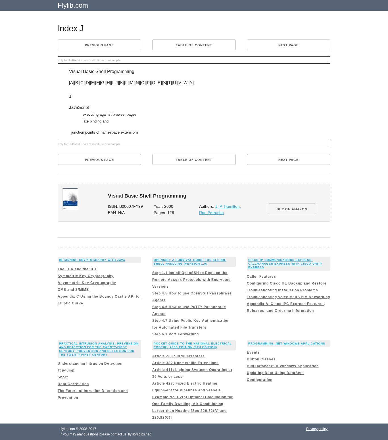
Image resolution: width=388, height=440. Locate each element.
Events (253, 352)
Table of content (194, 45)
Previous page (99, 45)
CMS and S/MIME (73, 290)
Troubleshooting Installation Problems (282, 290)
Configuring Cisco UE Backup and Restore (287, 283)
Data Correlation (73, 384)
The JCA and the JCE (77, 269)
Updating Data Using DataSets (275, 373)
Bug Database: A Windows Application (283, 366)
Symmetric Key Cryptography (86, 276)
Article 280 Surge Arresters (178, 356)
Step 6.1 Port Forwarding (175, 334)
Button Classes (261, 359)
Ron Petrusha (211, 213)
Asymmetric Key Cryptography (87, 283)
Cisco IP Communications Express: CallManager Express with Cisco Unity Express (285, 263)
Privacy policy (316, 429)
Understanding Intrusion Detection (90, 364)
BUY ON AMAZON (292, 209)
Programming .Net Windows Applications (286, 343)
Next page (288, 45)
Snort (63, 377)
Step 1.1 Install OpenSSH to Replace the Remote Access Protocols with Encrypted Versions (191, 280)
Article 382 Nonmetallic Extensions (185, 363)
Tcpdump (66, 370)
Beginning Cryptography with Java (92, 259)
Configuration (259, 380)
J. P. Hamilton (227, 206)
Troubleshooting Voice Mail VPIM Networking (288, 297)
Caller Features (261, 277)
